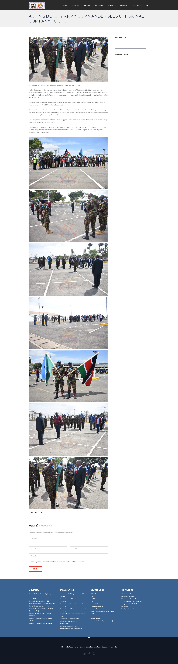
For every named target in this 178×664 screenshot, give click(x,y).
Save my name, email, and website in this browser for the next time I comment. (58, 562)
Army (43, 85)
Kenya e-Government (98, 606)
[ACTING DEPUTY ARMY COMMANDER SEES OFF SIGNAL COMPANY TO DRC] (68, 59)
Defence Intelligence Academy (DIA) (40, 623)
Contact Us (136, 6)
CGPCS (93, 601)
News (54, 85)
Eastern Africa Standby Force (100, 609)
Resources (99, 6)
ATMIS (93, 599)
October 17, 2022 (36, 85)
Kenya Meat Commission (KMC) (70, 619)
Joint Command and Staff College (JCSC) (42, 603)
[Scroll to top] (89, 638)
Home (65, 6)
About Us (75, 6)
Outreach (111, 6)
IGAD (92, 596)
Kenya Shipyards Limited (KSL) (69, 621)
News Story (60, 85)
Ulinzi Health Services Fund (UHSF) (71, 628)
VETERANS (124, 6)
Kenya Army (49, 85)
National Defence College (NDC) (39, 601)
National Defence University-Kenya (40, 594)
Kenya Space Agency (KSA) (68, 626)
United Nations (95, 594)
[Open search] (147, 6)
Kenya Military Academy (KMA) (39, 606)
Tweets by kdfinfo (121, 42)
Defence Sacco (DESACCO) (68, 623)
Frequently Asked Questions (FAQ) (102, 621)
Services (87, 6)
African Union (95, 604)
